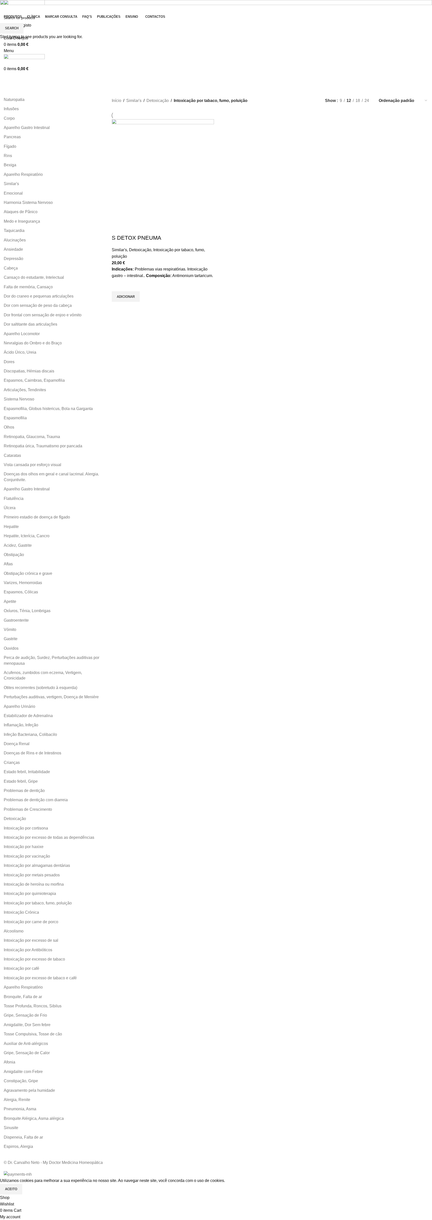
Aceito (11, 1189)
